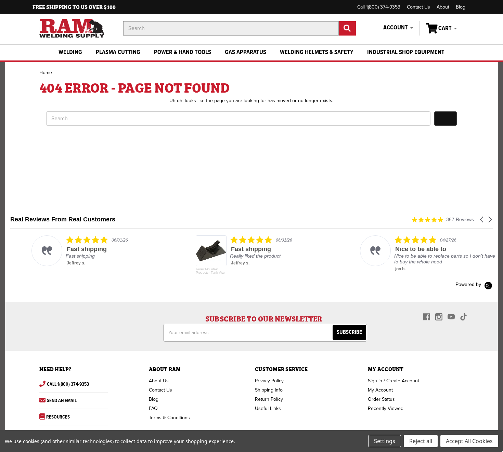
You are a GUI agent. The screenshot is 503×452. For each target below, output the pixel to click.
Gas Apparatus (245, 52)
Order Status (381, 399)
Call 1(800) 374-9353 (378, 7)
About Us (159, 381)
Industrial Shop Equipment (405, 52)
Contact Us (418, 7)
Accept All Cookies (469, 441)
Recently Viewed (385, 408)
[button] (482, 219)
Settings (384, 441)
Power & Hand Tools (182, 52)
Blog (460, 7)
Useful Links (268, 408)
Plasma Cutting (118, 52)
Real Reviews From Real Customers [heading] (62, 219)
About (443, 7)
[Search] (347, 28)
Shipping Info (269, 390)
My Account (380, 390)
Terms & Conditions (169, 418)
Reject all (420, 441)
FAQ (153, 408)
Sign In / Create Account (393, 381)
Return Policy (269, 399)
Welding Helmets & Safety (316, 52)
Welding (70, 52)
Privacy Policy (269, 381)
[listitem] (79, 250)
